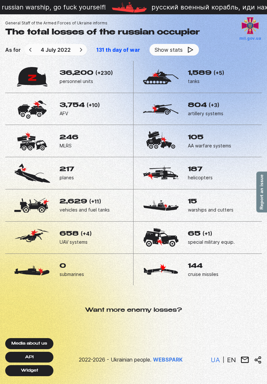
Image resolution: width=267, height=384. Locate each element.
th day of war (118, 50)
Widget (29, 371)
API (29, 357)
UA (215, 360)
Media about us (29, 344)
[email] (245, 360)
